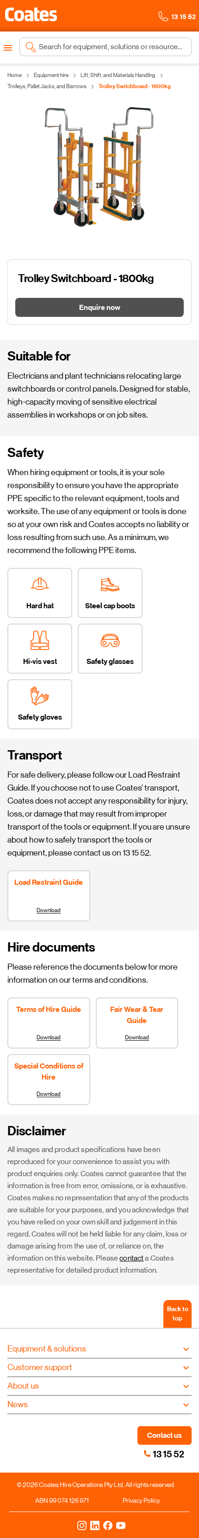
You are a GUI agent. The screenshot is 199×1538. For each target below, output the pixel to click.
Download (49, 910)
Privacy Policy (141, 1500)
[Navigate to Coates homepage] (31, 16)
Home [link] (14, 75)
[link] (147, 1453)
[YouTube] (120, 1525)
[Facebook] (107, 1525)
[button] (31, 14)
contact (131, 1258)
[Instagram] (82, 1525)
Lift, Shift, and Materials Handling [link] (118, 75)
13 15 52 (168, 1454)
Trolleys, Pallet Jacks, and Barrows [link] (47, 86)
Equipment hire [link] (51, 75)
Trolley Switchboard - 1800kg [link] (135, 86)
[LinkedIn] (95, 1525)
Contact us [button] (164, 1435)
